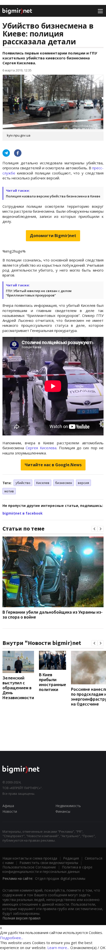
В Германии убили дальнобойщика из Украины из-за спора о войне (52, 614)
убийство (23, 483)
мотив (9, 491)
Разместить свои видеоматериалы (48, 862)
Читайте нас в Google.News (53, 464)
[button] (94, 529)
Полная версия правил (21, 918)
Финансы (62, 811)
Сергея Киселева (41, 447)
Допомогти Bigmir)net (53, 235)
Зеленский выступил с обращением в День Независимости (18, 687)
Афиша (8, 805)
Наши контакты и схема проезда (29, 858)
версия (83, 483)
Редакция (71, 858)
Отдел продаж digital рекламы (60, 878)
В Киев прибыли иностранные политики (52, 682)
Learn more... (58, 947)
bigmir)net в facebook (22, 513)
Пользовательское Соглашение (29, 867)
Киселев (42, 483)
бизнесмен (63, 483)
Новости (9, 811)
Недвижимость (68, 805)
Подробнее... (11, 937)
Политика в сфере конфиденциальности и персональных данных (47, 869)
